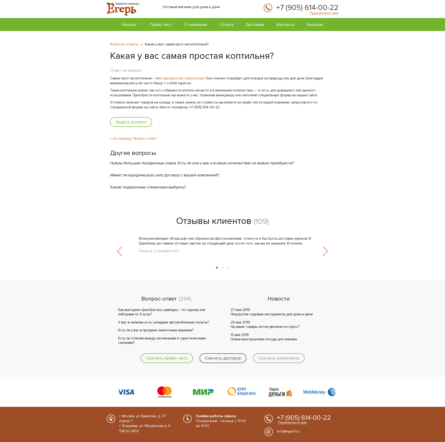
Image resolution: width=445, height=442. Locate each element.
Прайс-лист (160, 24)
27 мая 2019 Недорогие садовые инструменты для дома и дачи (272, 312)
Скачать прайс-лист (167, 358)
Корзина (315, 24)
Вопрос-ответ (159, 299)
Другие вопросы (133, 153)
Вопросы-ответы (124, 44)
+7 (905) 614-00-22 (307, 8)
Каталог (129, 24)
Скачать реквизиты (278, 358)
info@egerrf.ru (288, 431)
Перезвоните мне (324, 13)
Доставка (255, 24)
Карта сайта (129, 431)
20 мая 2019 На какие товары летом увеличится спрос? (265, 324)
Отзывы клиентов (213, 221)
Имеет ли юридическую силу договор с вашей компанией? (164, 175)
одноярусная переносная (183, 78)
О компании (195, 24)
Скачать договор (223, 358)
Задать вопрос (131, 122)
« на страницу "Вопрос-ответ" (134, 138)
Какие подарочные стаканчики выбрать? (148, 187)
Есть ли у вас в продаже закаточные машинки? (156, 330)
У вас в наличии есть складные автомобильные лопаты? (163, 322)
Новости (279, 299)
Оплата (226, 24)
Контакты (286, 24)
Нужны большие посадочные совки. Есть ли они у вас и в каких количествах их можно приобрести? (202, 163)
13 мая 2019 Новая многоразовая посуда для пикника (264, 337)
